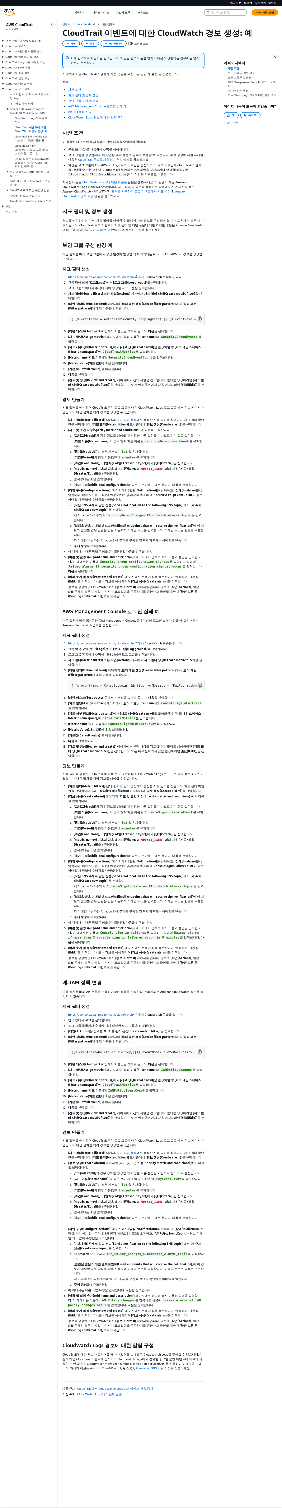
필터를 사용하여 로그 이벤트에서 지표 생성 (141, 191)
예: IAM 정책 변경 (80, 112)
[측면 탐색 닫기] (51, 24)
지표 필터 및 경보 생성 (83, 95)
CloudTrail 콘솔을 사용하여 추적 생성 (103, 159)
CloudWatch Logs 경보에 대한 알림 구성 (96, 117)
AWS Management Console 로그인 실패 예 (97, 106)
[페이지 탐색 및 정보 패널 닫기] (274, 57)
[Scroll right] (151, 12)
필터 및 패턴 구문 (101, 230)
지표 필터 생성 (127, 420)
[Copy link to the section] (59, 133)
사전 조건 (74, 89)
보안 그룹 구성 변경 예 (83, 101)
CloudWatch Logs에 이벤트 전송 (104, 182)
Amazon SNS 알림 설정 (155, 1368)
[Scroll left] (71, 12)
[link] (108, 24)
